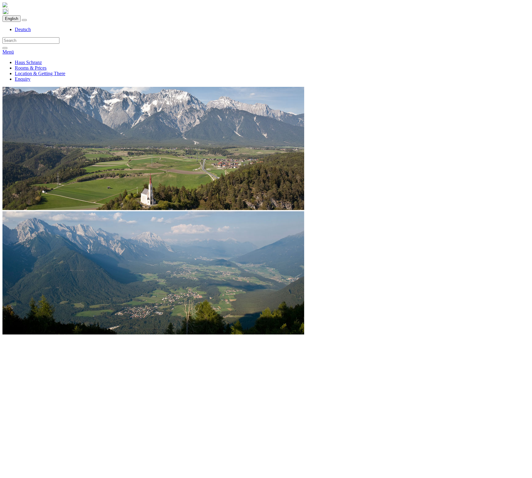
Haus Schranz (28, 62)
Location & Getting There (40, 73)
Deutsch (23, 29)
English (11, 18)
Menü (8, 52)
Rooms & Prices (30, 68)
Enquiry (22, 79)
